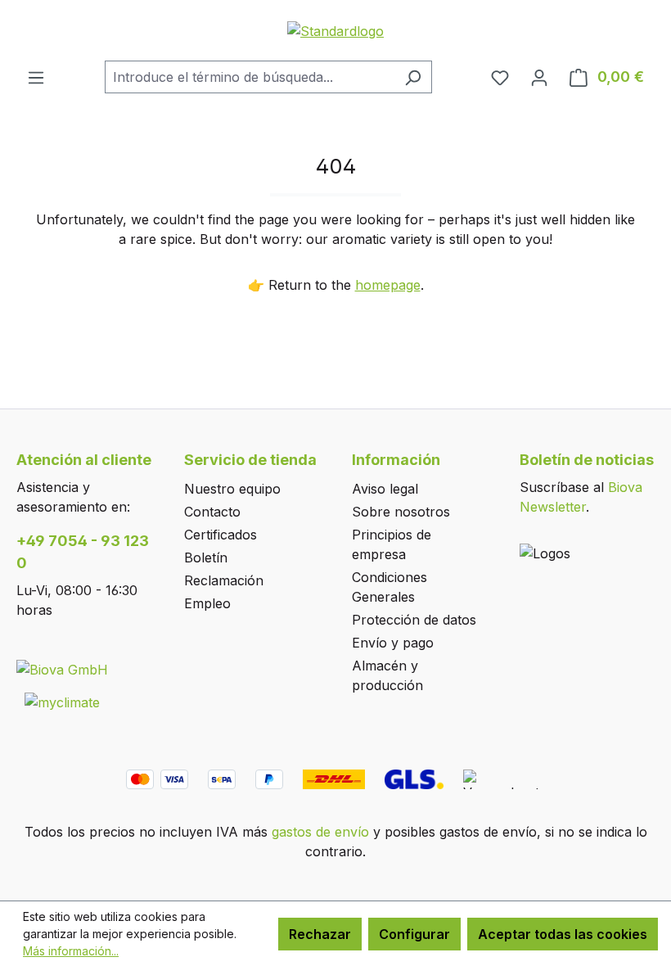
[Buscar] (413, 77)
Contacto (212, 511)
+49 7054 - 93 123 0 (82, 551)
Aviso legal (385, 489)
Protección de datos (414, 620)
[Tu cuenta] (539, 77)
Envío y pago (393, 642)
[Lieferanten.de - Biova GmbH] (62, 669)
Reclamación (223, 580)
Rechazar (320, 934)
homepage (388, 285)
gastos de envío (320, 832)
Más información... (71, 951)
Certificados (220, 534)
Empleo (207, 603)
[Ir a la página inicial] (335, 30)
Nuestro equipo (232, 489)
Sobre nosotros (401, 511)
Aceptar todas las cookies (562, 934)
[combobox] (249, 77)
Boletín (205, 557)
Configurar (414, 934)
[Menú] (36, 77)
